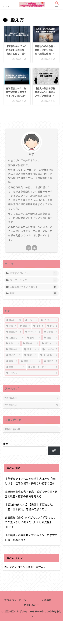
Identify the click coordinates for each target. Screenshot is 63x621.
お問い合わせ (12, 429)
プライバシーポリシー (16, 600)
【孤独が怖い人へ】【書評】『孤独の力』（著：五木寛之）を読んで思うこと (30, 507)
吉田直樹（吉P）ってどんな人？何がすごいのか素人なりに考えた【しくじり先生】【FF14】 (30, 522)
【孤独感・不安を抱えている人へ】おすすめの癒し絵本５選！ (31, 537)
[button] (55, 474)
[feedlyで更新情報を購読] (28, 248)
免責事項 (46, 600)
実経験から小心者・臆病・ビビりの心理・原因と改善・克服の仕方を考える (31, 494)
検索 (5, 444)
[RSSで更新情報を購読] (34, 248)
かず (31, 154)
